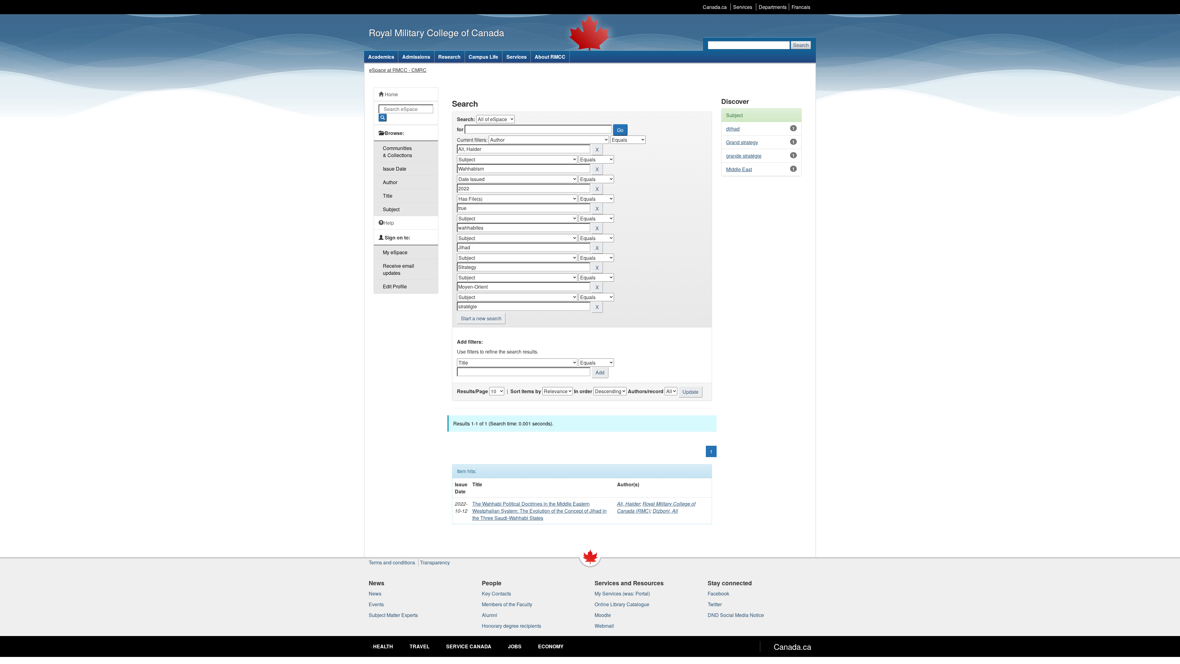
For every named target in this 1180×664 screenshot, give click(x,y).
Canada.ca (715, 6)
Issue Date (394, 168)
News (375, 593)
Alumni (489, 615)
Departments (773, 6)
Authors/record (645, 391)
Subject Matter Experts (393, 615)
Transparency (435, 562)
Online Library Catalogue (622, 604)
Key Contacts (496, 593)
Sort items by (525, 391)
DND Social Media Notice (736, 615)
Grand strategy (742, 142)
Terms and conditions (392, 562)
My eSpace (395, 252)
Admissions (416, 56)
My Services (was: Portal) (622, 593)
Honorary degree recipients (511, 625)
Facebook (718, 593)
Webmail (604, 625)
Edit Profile (395, 286)
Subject (391, 209)
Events (376, 604)
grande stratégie (743, 155)
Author (390, 182)
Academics (381, 56)
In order (583, 391)
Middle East (739, 169)
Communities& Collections (397, 151)
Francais (801, 6)
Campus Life (483, 56)
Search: (466, 119)
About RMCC (550, 56)
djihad (733, 128)
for (460, 129)
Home (391, 94)
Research (449, 56)
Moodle (603, 615)
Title (387, 195)
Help (389, 222)
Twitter (715, 604)
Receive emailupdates (398, 269)
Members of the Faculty (507, 604)
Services (742, 6)
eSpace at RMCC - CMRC (398, 69)
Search (801, 45)
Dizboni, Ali (665, 510)
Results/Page (472, 391)
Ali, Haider (628, 503)
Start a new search (481, 318)
